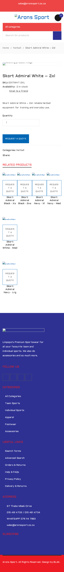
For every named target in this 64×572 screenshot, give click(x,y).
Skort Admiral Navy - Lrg (10, 289)
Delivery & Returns (16, 486)
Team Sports (12, 403)
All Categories (13, 396)
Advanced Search (15, 458)
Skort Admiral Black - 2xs (24, 200)
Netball (17, 48)
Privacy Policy (13, 479)
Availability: (9, 87)
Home (6, 48)
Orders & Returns (15, 465)
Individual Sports (14, 410)
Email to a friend (18, 91)
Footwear (10, 424)
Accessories (12, 431)
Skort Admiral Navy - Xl (39, 200)
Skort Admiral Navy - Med (54, 200)
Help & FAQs (12, 472)
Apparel (9, 417)
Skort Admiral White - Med (10, 245)
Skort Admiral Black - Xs (10, 200)
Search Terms (13, 451)
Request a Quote (15, 139)
